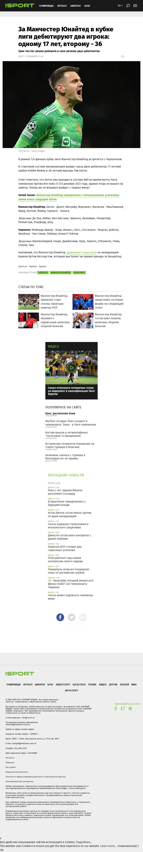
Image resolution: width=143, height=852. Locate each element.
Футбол (62, 6)
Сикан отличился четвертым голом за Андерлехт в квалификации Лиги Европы (71, 390)
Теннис (92, 684)
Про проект (11, 767)
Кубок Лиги (79, 272)
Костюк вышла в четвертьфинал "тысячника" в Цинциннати (66, 434)
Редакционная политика (17, 772)
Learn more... (108, 846)
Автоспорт (71, 690)
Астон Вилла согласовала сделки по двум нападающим (69, 514)
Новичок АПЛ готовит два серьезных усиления (65, 548)
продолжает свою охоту (81, 252)
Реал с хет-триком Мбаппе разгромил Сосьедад (65, 492)
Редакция (10, 762)
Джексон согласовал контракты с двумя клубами (69, 537)
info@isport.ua (28, 717)
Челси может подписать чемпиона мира (70, 597)
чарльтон (42, 272)
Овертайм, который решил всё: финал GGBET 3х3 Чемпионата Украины (71, 584)
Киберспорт (63, 684)
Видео (53, 346)
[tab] (60, 617)
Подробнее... (84, 842)
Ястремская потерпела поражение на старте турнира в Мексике (69, 445)
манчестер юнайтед (60, 272)
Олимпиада (46, 6)
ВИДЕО (103, 684)
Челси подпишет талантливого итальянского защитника (68, 525)
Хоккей (124, 684)
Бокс (87, 6)
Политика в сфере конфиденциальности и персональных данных (36, 776)
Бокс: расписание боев (60, 413)
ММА (134, 684)
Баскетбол (79, 684)
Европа (42, 266)
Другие (113, 684)
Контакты (10, 757)
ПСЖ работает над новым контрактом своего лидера (65, 559)
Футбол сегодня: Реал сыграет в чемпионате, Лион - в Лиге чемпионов (70, 422)
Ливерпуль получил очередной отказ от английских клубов (68, 571)
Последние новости (66, 475)
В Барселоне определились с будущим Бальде (67, 503)
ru (119, 5)
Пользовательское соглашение (19, 781)
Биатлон (75, 6)
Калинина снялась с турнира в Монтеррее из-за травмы (65, 456)
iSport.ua (22, 266)
